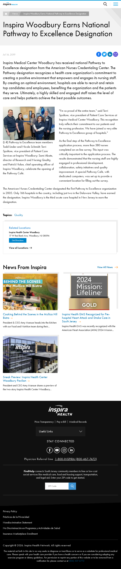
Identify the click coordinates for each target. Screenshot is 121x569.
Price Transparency (44, 421)
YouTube (57, 450)
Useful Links (46, 431)
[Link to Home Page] (60, 412)
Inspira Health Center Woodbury (24, 232)
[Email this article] (115, 56)
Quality (18, 215)
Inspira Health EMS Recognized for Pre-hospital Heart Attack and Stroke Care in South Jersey (86, 317)
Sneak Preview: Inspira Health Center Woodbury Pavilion (25, 378)
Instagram (64, 450)
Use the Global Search (106, 4)
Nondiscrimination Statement (17, 522)
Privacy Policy (10, 511)
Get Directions (17, 240)
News (15, 13)
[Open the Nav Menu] (114, 4)
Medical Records (78, 421)
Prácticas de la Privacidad (16, 517)
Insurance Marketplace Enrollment (20, 533)
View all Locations (18, 247)
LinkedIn (71, 450)
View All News (105, 267)
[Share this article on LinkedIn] (110, 56)
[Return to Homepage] (10, 4)
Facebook (50, 450)
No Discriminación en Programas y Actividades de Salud (31, 528)
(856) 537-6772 (76, 560)
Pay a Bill (61, 421)
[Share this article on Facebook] (99, 56)
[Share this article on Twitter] (104, 56)
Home (5, 14)
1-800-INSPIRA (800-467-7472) (76, 458)
